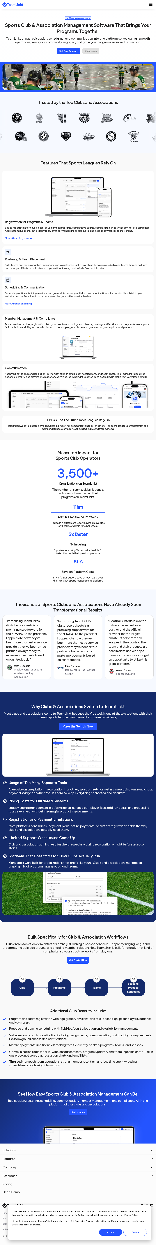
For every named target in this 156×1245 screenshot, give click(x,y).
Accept (110, 1232)
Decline (135, 1232)
